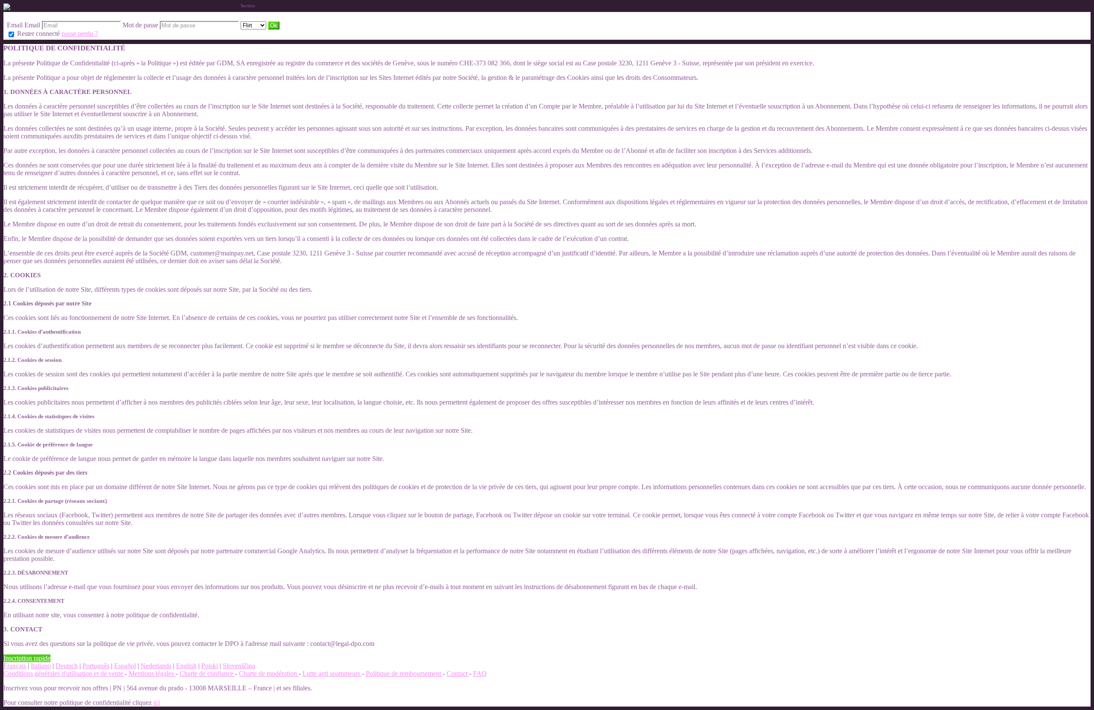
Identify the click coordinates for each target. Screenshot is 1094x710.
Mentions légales (152, 673)
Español (125, 665)
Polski (209, 665)
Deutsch (67, 665)
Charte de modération (269, 673)
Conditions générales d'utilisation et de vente (64, 673)
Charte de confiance (207, 673)
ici (156, 702)
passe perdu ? (80, 33)
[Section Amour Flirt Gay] (254, 25)
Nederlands (156, 665)
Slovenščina (239, 665)
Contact (458, 673)
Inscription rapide (26, 658)
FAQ (480, 673)
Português (95, 665)
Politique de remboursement (404, 673)
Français (14, 665)
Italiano (41, 665)
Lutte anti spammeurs (332, 673)
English (186, 665)
